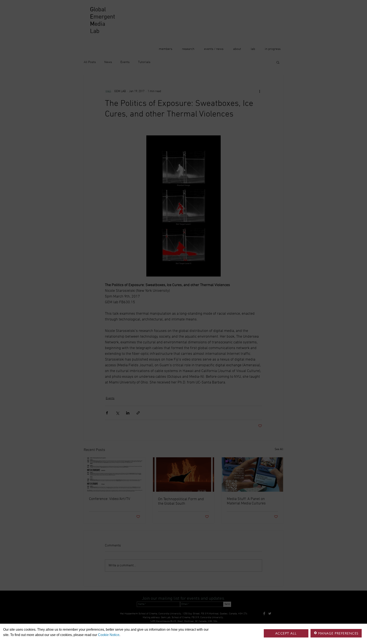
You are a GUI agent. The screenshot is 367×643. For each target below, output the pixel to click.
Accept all (286, 633)
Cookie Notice (108, 635)
